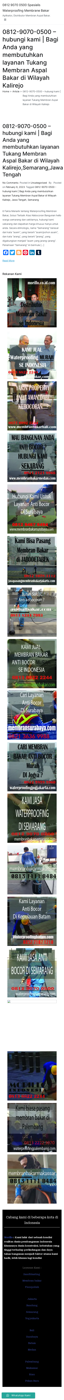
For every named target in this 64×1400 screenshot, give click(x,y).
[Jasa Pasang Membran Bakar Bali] (32, 405)
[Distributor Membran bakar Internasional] (32, 302)
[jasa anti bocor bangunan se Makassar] (32, 1179)
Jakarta (32, 1299)
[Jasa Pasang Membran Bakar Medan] (32, 457)
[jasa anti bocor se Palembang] (32, 1127)
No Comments (10, 182)
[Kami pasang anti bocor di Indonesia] (32, 1075)
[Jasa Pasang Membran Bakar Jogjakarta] (32, 766)
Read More (8, 260)
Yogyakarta (32, 1318)
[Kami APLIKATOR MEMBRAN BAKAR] (32, 663)
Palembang (32, 1361)
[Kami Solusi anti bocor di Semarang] (32, 972)
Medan (32, 1349)
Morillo (8, 1237)
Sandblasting (32, 1274)
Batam (32, 1343)
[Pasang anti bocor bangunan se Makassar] (32, 869)
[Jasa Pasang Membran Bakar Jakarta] (32, 560)
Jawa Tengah (19, 199)
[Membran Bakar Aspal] (32, 354)
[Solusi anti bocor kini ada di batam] (32, 921)
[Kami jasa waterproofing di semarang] (32, 818)
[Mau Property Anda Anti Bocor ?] (32, 1024)
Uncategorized (39, 182)
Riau (32, 1374)
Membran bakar (32, 1280)
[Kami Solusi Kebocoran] (32, 612)
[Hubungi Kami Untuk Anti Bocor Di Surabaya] (32, 509)
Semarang (33, 199)
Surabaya (32, 1336)
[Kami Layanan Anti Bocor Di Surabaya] (32, 715)
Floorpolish (32, 1287)
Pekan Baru (32, 1381)
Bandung (32, 1305)
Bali (32, 1330)
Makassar (32, 1368)
